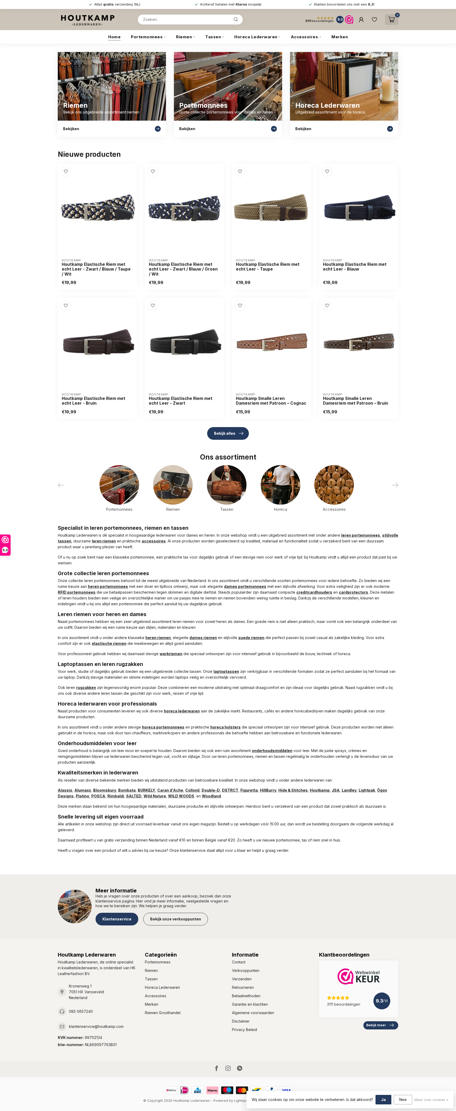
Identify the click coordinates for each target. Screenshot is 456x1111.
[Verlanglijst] (374, 19)
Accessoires (304, 36)
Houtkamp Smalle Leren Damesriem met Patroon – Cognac (271, 401)
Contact (238, 962)
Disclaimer (241, 1021)
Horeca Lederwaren (255, 36)
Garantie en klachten (250, 1004)
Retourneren (243, 987)
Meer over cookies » (431, 1100)
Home (114, 36)
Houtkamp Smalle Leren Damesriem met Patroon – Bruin (355, 401)
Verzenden (241, 979)
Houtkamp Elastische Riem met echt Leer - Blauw (355, 267)
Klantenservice (116, 919)
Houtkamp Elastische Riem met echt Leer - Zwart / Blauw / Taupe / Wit (96, 269)
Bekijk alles (224, 433)
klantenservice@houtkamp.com (96, 1026)
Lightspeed (243, 1101)
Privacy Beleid (244, 1029)
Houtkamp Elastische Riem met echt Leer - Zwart (180, 401)
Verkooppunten (245, 970)
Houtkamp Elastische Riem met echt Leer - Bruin (93, 401)
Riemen (184, 36)
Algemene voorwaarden (253, 1012)
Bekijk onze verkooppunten (175, 919)
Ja (383, 1099)
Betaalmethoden (246, 996)
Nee (403, 1099)
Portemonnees (147, 36)
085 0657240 (81, 1011)
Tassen (213, 36)
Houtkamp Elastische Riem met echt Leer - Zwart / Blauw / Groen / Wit (183, 269)
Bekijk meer (376, 1025)
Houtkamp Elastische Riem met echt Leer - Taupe (268, 267)
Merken (339, 36)
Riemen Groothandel (162, 1012)
